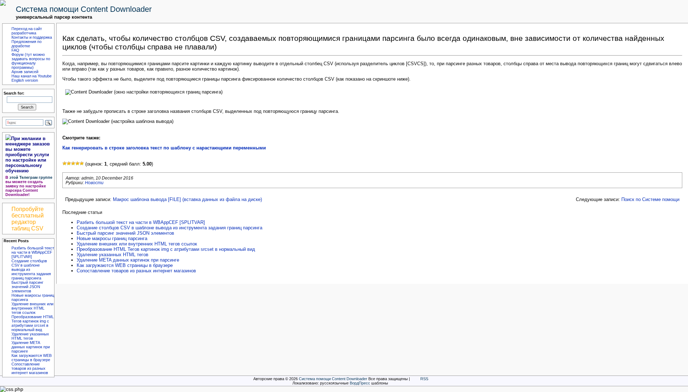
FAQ (15, 50)
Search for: (14, 93)
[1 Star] (64, 163)
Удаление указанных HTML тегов (30, 336)
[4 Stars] (77, 163)
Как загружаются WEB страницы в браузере (31, 357)
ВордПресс (360, 383)
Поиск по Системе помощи (650, 199)
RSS (424, 379)
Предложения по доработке (26, 43)
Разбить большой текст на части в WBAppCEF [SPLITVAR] (32, 252)
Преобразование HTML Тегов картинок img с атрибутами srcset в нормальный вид (32, 323)
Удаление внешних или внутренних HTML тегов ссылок (32, 308)
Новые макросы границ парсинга (112, 238)
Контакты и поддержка (31, 37)
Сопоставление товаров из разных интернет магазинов (29, 368)
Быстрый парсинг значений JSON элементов (27, 286)
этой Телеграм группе (30, 177)
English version (24, 80)
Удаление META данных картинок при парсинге (30, 346)
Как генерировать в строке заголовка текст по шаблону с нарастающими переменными (164, 147)
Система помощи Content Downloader (84, 9)
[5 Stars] (82, 163)
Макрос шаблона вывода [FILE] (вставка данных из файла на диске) (187, 199)
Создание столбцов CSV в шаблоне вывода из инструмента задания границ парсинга (169, 227)
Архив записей (24, 72)
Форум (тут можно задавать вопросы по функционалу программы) (30, 61)
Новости (94, 182)
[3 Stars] (73, 163)
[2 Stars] (69, 163)
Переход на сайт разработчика (26, 31)
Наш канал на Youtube (31, 76)
